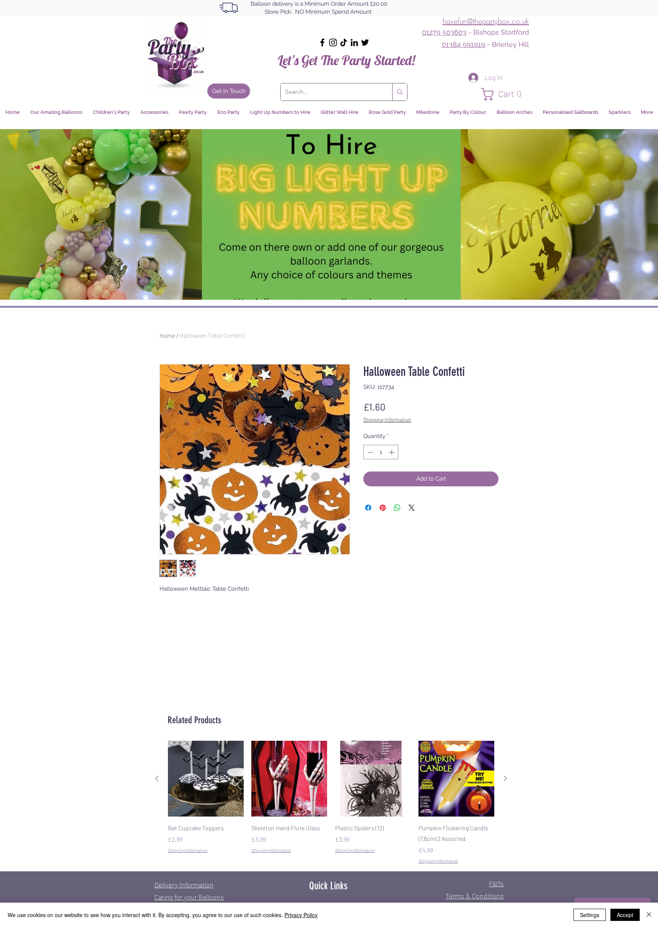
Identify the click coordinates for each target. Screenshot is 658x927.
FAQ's (496, 883)
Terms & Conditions (475, 896)
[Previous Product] (156, 778)
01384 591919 (463, 44)
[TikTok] (344, 42)
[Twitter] (365, 42)
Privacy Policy (301, 915)
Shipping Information (387, 419)
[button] (505, 94)
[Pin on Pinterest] (382, 507)
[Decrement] (369, 452)
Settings (589, 915)
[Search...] (399, 92)
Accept (625, 915)
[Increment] (392, 452)
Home (167, 335)
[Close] (648, 915)
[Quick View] (206, 779)
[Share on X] (411, 507)
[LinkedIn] (354, 42)
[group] (331, 802)
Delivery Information (184, 885)
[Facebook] (322, 42)
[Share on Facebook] (368, 507)
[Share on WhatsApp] (397, 507)
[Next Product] (505, 778)
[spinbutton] (381, 452)
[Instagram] (333, 42)
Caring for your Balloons (189, 897)
